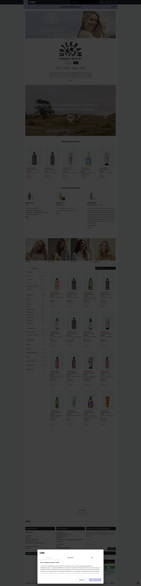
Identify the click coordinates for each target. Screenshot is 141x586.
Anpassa (81, 579)
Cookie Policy (92, 574)
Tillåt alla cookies (95, 579)
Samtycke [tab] (48, 557)
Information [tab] (70, 557)
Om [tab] (92, 557)
